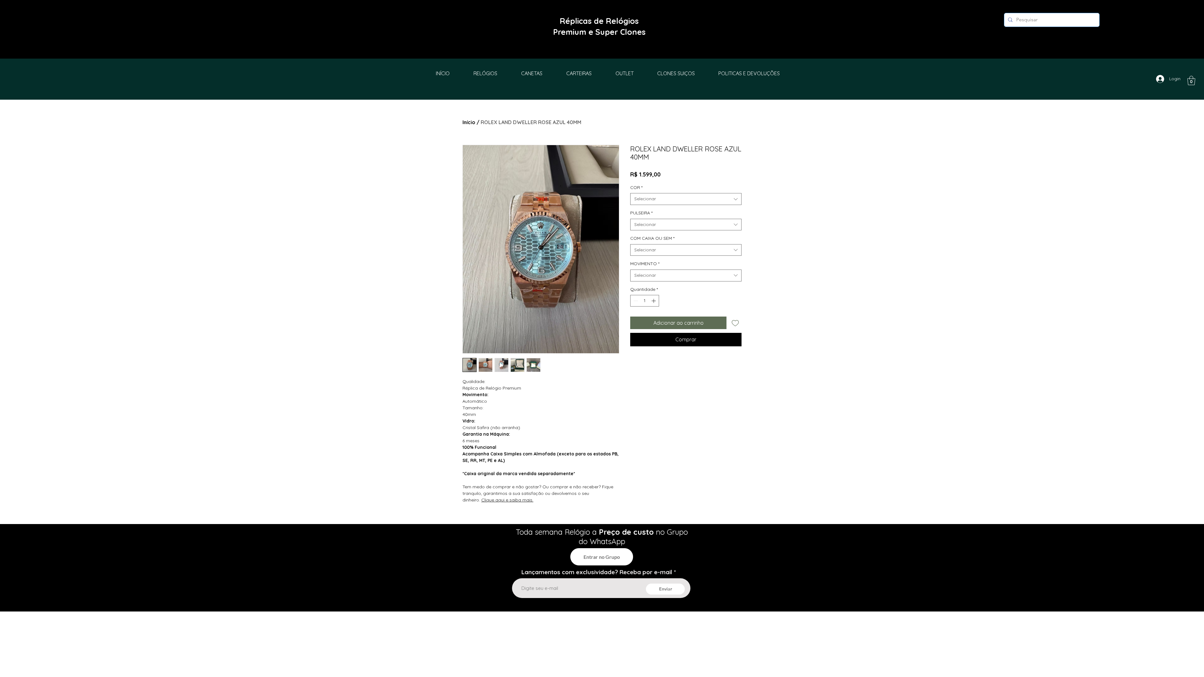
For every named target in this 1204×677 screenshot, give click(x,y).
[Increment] (654, 300)
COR (636, 187)
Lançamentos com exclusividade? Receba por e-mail (596, 572)
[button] (1191, 80)
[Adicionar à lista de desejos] (735, 323)
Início (468, 122)
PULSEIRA (641, 213)
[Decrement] (635, 300)
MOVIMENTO (644, 263)
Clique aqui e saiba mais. (507, 500)
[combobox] (686, 199)
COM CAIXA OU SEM (652, 238)
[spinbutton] (644, 300)
